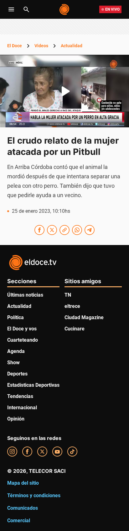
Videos (41, 45)
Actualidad (71, 45)
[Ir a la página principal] (64, 9)
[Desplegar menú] (11, 9)
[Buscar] (26, 9)
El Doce (14, 45)
